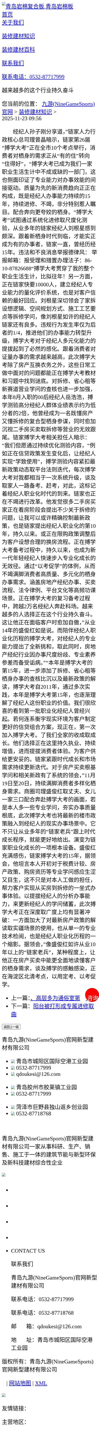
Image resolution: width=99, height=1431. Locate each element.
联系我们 (24, 1237)
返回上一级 (11, 1027)
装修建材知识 (35, 112)
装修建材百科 (30, 1221)
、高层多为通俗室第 (55, 998)
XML (41, 1383)
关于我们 (24, 1189)
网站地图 (20, 1383)
